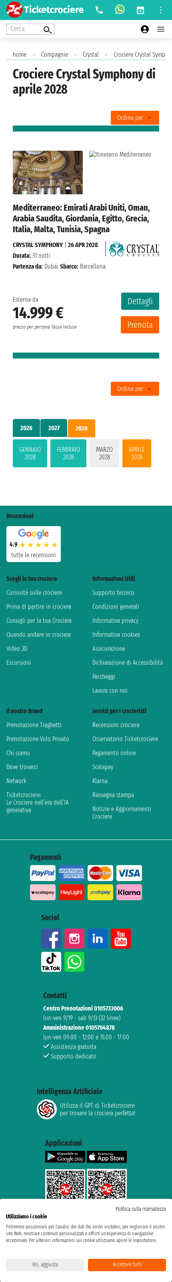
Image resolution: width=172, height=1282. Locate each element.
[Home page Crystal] (134, 246)
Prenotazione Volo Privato (37, 739)
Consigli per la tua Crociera (39, 620)
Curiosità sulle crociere (34, 592)
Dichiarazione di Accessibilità (127, 662)
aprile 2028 (137, 453)
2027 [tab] (54, 428)
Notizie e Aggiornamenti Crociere (121, 812)
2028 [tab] (82, 428)
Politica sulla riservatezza (141, 1209)
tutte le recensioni (33, 555)
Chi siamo (18, 753)
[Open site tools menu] (161, 10)
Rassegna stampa (113, 795)
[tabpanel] (86, 455)
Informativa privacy (115, 620)
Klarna (100, 781)
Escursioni (18, 662)
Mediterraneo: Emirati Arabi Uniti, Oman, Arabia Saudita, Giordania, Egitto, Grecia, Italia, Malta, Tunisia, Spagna (81, 218)
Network (16, 781)
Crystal (91, 54)
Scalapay (102, 767)
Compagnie (54, 54)
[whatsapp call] (120, 10)
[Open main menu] (161, 29)
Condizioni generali (115, 606)
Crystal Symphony (38, 245)
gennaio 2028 (30, 453)
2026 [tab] (26, 428)
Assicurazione (108, 648)
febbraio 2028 (68, 453)
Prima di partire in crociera (38, 606)
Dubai (51, 266)
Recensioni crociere (116, 725)
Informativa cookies (116, 634)
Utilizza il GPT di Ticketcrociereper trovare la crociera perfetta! (97, 1109)
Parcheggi (103, 676)
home (19, 54)
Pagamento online (114, 753)
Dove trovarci (22, 767)
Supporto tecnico (113, 592)
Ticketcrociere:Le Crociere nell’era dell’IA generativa (37, 802)
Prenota (140, 324)
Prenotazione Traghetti (34, 725)
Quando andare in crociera (38, 634)
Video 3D (16, 648)
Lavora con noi (110, 690)
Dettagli (140, 301)
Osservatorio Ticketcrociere (125, 739)
